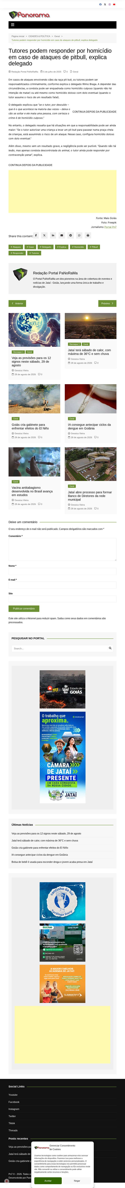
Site (11, 593)
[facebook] (36, 235)
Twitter (12, 1116)
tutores (35, 253)
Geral (75, 71)
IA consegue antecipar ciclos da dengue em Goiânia (40, 854)
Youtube (13, 1095)
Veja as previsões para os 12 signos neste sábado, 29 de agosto (31, 361)
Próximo (105, 303)
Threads (13, 1130)
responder (18, 253)
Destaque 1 (18, 352)
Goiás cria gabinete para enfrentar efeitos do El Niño (40, 847)
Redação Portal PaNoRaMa (24, 71)
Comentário (16, 536)
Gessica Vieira (22, 370)
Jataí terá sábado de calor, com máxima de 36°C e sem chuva (45, 840)
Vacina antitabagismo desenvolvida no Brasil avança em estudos (32, 491)
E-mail (13, 579)
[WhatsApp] (79, 235)
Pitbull (95, 247)
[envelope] (62, 235)
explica (62, 247)
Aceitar (48, 1180)
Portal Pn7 (110, 226)
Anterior (19, 303)
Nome (12, 566)
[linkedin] (53, 235)
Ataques (17, 247)
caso (31, 247)
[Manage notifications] (6, 1181)
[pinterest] (70, 235)
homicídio (79, 247)
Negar (77, 1180)
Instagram (14, 1109)
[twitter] (44, 235)
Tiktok (12, 1123)
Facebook (14, 1102)
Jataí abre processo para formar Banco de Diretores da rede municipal (90, 496)
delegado (46, 247)
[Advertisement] (62, 191)
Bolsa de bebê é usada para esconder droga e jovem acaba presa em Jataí (52, 862)
